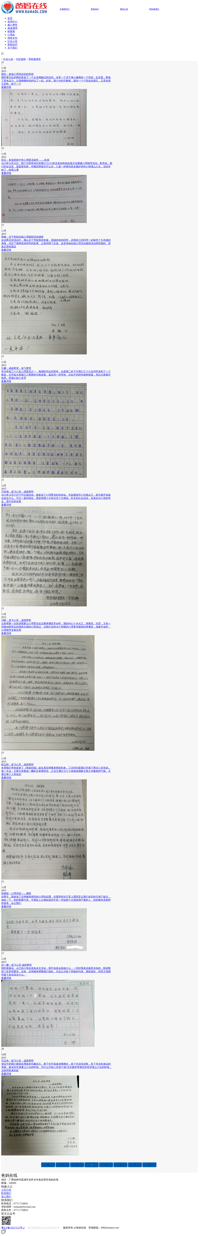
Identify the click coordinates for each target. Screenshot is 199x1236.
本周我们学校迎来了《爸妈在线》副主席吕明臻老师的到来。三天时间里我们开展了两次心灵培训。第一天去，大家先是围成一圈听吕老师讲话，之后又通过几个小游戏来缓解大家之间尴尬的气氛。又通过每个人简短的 (56, 771)
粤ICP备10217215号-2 (13, 1227)
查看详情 (6, 87)
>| (149, 1165)
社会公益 (12, 41)
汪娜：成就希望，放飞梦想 (16, 368)
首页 (9, 18)
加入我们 (6, 1196)
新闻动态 (12, 44)
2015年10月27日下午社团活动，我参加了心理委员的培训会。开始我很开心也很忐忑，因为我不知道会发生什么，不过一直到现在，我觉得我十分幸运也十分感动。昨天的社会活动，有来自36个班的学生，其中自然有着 (56, 498)
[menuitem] (102, 18)
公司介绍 (6, 1190)
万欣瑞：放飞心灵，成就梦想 (17, 491)
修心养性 (12, 25)
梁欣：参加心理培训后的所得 (17, 74)
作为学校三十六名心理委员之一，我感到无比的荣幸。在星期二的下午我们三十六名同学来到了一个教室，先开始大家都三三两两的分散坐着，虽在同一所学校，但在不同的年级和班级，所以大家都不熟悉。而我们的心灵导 (56, 374)
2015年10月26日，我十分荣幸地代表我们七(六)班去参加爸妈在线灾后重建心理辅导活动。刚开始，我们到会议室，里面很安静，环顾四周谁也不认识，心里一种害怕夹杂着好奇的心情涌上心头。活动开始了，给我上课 (56, 166)
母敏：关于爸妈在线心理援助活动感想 (22, 236)
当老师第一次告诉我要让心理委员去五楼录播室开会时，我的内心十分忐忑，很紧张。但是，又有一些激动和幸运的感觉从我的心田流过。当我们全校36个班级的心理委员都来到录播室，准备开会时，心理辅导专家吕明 (56, 626)
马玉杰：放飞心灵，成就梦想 (17, 1060)
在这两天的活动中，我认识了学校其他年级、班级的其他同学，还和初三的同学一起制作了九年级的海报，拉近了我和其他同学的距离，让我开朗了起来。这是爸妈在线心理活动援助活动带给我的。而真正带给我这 (56, 243)
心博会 (11, 34)
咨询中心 (12, 21)
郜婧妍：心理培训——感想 (16, 893)
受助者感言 (34, 59)
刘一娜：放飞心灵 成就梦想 (16, 965)
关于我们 (12, 47)
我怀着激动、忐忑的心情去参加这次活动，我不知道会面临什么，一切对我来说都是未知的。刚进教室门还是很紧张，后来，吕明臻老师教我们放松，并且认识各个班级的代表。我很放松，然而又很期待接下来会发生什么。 (56, 971)
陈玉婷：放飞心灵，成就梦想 (17, 764)
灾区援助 (21, 59)
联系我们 (6, 1193)
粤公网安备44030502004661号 (44, 1227)
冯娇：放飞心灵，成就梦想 (16, 620)
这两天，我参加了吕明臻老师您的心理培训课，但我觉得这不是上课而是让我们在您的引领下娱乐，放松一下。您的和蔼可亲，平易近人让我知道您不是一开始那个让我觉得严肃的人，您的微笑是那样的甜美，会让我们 (56, 900)
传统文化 (12, 38)
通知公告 (124, 9)
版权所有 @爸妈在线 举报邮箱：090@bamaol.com (60, 1227)
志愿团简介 (65, 9)
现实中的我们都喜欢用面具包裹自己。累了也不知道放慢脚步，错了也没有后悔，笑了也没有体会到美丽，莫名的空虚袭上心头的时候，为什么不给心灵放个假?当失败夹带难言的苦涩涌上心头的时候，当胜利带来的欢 (56, 1067)
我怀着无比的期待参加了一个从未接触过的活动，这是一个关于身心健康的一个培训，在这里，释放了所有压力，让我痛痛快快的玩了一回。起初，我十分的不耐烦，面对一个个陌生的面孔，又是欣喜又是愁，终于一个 (56, 80)
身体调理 (12, 28)
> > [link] (22, 59)
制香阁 (11, 31)
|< (48, 1165)
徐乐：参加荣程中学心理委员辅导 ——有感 (25, 160)
